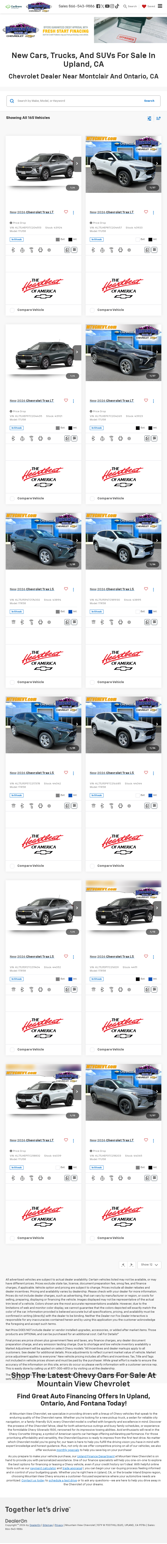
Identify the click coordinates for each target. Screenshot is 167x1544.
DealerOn (35, 1525)
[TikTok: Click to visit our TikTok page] (117, 6)
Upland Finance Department (96, 1456)
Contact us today (33, 1480)
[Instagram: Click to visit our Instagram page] (112, 6)
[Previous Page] (123, 1265)
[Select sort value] (157, 118)
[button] (77, 164)
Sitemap (48, 1525)
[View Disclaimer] (49, 250)
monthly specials (68, 1450)
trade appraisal (72, 1468)
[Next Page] (131, 1265)
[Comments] (67, 250)
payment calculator (43, 1468)
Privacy (59, 1525)
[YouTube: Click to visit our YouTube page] (107, 6)
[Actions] (73, 212)
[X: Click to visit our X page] (102, 6)
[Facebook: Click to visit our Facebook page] (98, 6)
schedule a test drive (63, 1480)
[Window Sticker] (74, 250)
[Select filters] (149, 118)
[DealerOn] (16, 1520)
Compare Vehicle (30, 310)
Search (149, 101)
